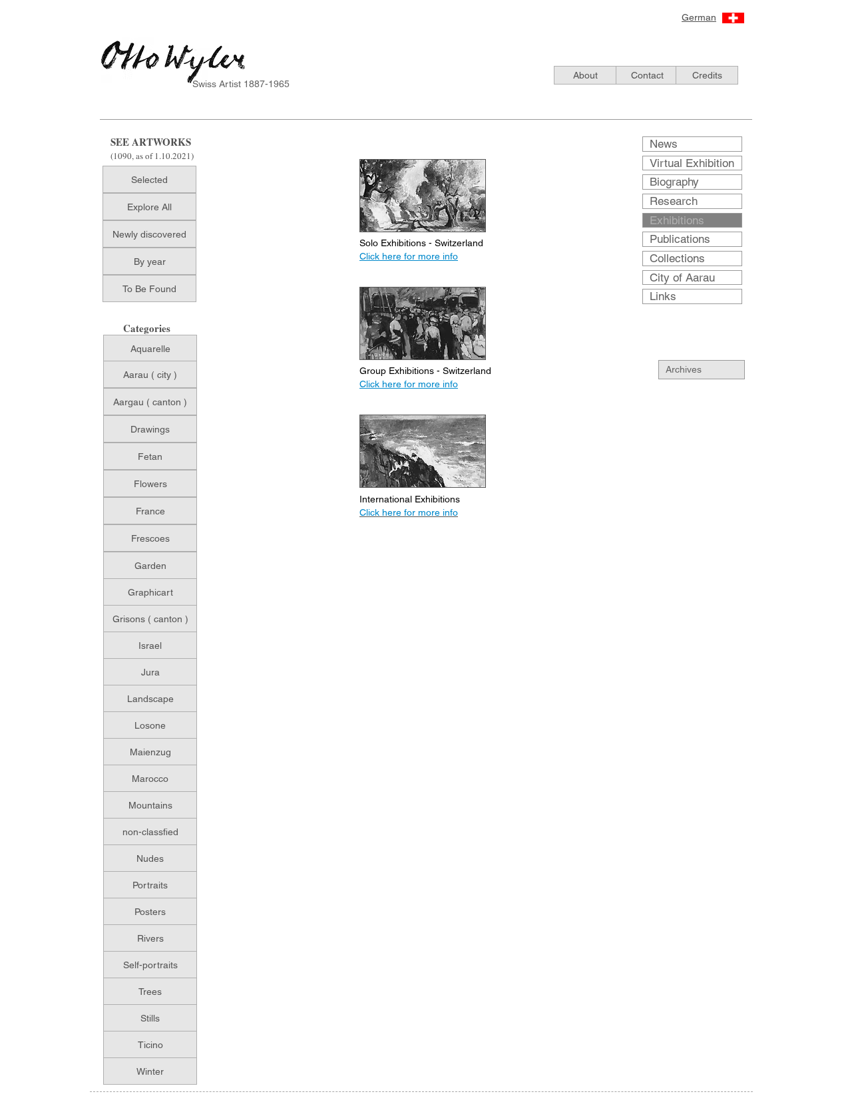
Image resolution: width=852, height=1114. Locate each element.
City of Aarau (682, 277)
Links (663, 296)
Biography (674, 181)
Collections (677, 258)
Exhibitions (677, 220)
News (664, 143)
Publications (680, 239)
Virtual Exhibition (692, 163)
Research (674, 201)
